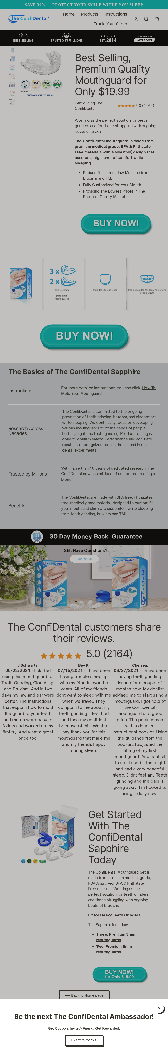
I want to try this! (84, 1040)
